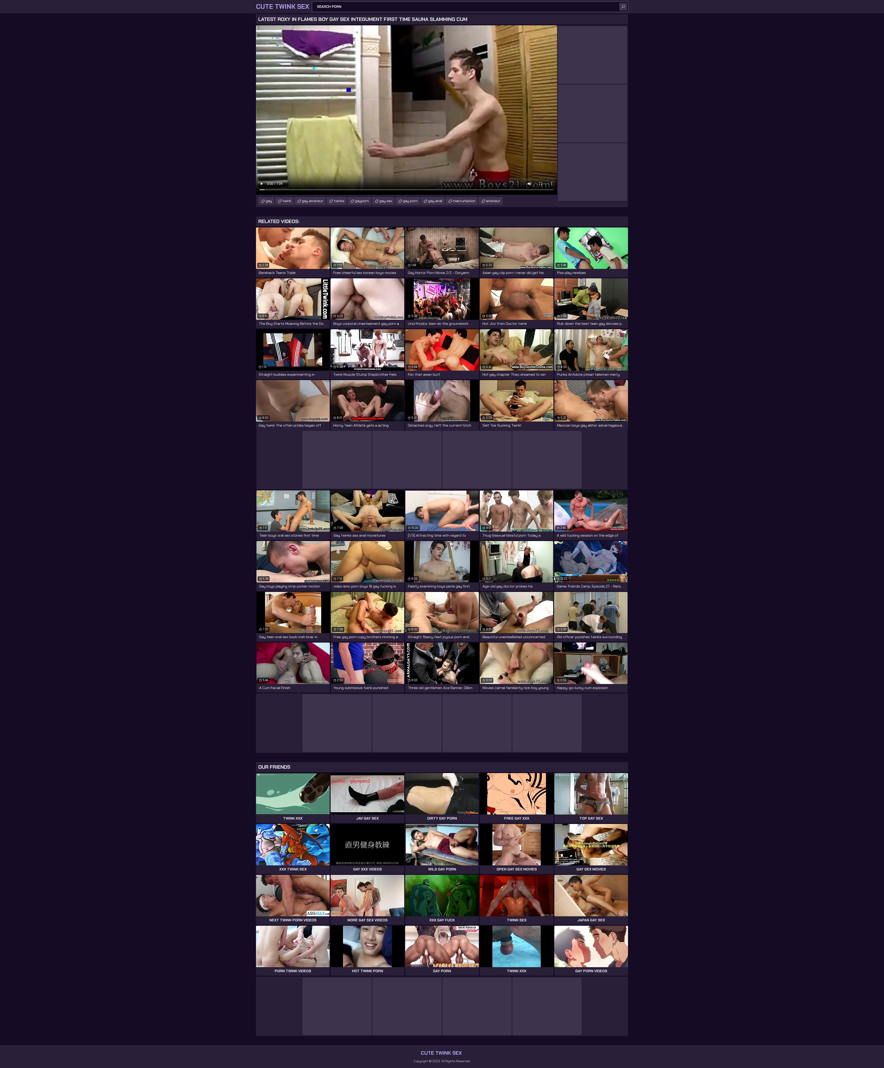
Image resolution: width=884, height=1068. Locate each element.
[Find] (623, 7)
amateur (493, 200)
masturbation (464, 200)
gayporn (362, 200)
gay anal (435, 200)
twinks (339, 200)
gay (269, 200)
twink (286, 200)
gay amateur (312, 200)
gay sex (385, 200)
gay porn (410, 200)
